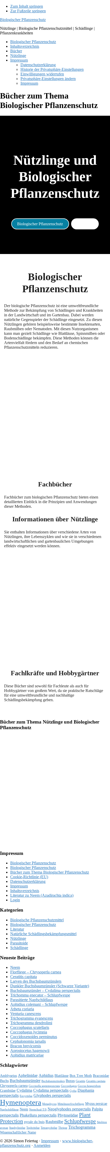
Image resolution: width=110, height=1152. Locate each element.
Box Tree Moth (81, 1076)
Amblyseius (8, 1076)
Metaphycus (49, 1103)
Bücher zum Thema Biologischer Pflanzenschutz (49, 872)
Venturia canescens (25, 1013)
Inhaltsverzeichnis (24, 891)
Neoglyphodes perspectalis (69, 1109)
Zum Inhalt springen (26, 6)
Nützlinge (85, 224)
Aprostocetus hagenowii (29, 1050)
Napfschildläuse (9, 1109)
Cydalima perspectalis (51, 1090)
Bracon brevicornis (25, 1046)
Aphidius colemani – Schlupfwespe (39, 1004)
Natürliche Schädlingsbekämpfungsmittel (43, 934)
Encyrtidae (26, 1096)
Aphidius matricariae (27, 1055)
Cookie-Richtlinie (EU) (29, 877)
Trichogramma (81, 1127)
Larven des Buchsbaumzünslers (35, 981)
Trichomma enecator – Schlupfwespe (40, 995)
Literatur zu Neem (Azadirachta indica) (41, 895)
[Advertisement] (55, 409)
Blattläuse (61, 1076)
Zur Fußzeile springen (28, 11)
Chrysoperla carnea (14, 1086)
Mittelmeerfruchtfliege (71, 1103)
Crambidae (8, 1090)
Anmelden (42, 1145)
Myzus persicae (96, 1104)
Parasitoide (19, 943)
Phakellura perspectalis (38, 1115)
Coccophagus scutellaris (29, 1027)
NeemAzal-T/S (38, 1109)
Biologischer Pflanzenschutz (23, 19)
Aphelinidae (28, 1075)
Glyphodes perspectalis (52, 1095)
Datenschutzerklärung (28, 881)
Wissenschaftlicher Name (18, 1132)
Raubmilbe (54, 1121)
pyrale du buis (34, 1122)
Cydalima (24, 1090)
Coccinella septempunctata (44, 1086)
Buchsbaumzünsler (25, 1080)
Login (15, 900)
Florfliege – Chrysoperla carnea (35, 972)
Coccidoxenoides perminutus (33, 1036)
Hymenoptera (20, 1102)
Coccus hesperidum (89, 1086)
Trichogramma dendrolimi (31, 1023)
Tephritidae (33, 1127)
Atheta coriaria (22, 1009)
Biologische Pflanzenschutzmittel (37, 920)
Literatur (17, 929)
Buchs (4, 1081)
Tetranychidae (49, 1127)
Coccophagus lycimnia (28, 1032)
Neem (15, 967)
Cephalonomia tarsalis (28, 1041)
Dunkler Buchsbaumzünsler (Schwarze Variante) (49, 986)
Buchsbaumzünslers (53, 1081)
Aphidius (46, 1075)
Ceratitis (80, 1081)
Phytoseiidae (68, 1115)
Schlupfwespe (80, 1121)
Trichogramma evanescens (31, 1018)
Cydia (73, 1090)
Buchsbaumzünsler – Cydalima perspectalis (45, 990)
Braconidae (101, 1076)
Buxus (70, 1081)
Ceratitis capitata (23, 976)
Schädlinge (19, 947)
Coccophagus (69, 1086)
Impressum (19, 886)
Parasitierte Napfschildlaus (31, 1000)
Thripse (62, 1127)
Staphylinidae (17, 1127)
